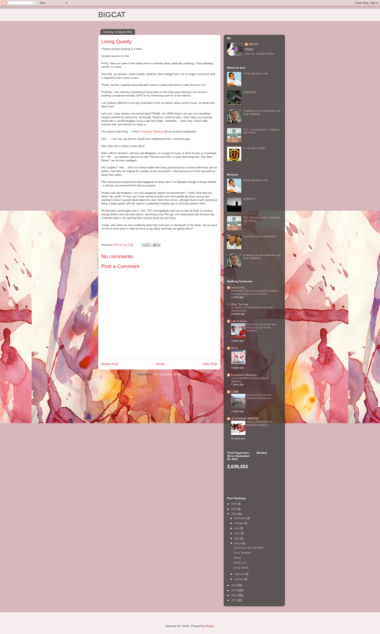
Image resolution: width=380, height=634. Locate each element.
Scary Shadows (242, 552)
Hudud (237, 557)
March (238, 543)
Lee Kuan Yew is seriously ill (259, 236)
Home (160, 364)
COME (235, 391)
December (240, 518)
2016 (234, 508)
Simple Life (239, 562)
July (237, 528)
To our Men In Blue (254, 148)
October (239, 523)
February (239, 574)
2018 (234, 503)
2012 (234, 595)
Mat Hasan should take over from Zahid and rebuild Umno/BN (261, 327)
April (237, 538)
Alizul (234, 348)
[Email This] (144, 245)
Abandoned (249, 92)
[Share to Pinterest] (159, 245)
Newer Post (109, 364)
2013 (234, 590)
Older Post (209, 364)
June (237, 533)
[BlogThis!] (147, 245)
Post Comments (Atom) (167, 374)
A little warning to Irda (255, 73)
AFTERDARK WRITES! (244, 418)
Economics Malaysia (151, 131)
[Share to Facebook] (155, 245)
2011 (234, 600)
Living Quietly (241, 567)
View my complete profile (259, 53)
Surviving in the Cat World (248, 547)
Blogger (209, 626)
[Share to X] (151, 245)
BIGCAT (111, 14)
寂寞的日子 (249, 198)
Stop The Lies (239, 304)
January (239, 579)
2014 (234, 585)
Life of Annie (239, 321)
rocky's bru (238, 287)
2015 (234, 513)
